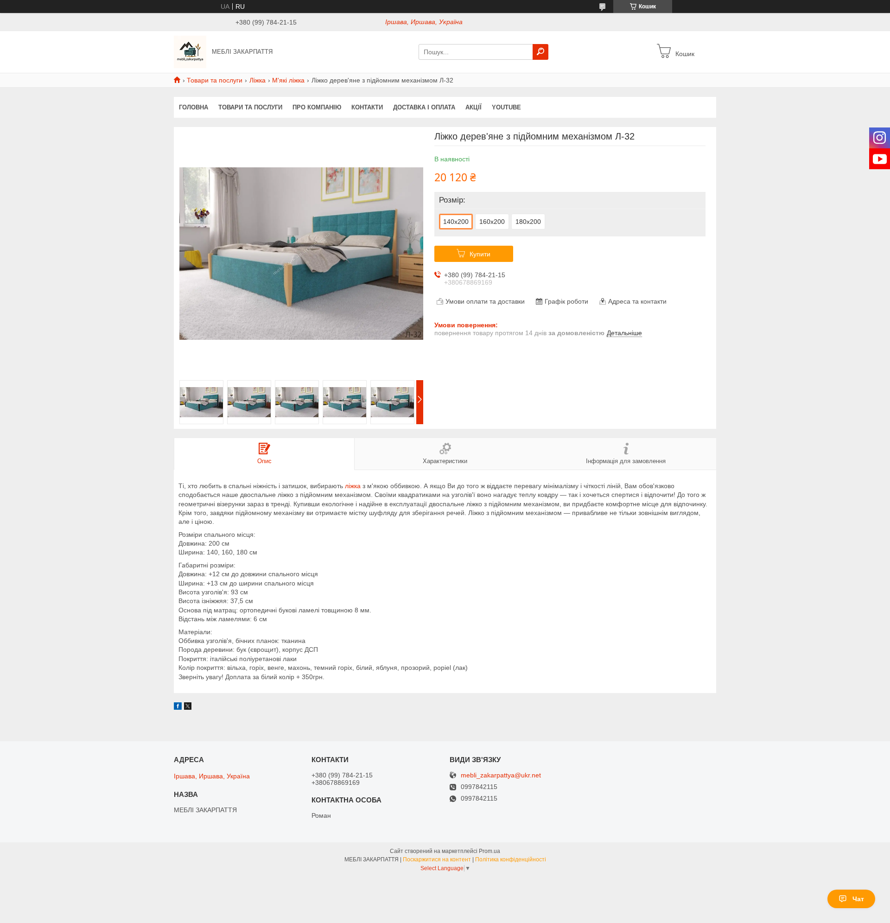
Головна (193, 107)
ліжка (353, 486)
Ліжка (257, 80)
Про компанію (316, 107)
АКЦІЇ (473, 107)
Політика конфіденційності (510, 859)
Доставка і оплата (424, 107)
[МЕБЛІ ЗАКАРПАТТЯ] (190, 51)
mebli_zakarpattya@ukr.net (501, 775)
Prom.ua (489, 851)
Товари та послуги (214, 80)
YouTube (506, 107)
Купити (480, 254)
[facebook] (178, 707)
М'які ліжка (288, 80)
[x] (187, 707)
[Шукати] (540, 52)
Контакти (367, 107)
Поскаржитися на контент (437, 859)
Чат (858, 899)
